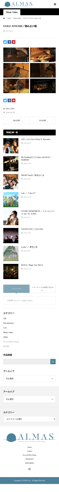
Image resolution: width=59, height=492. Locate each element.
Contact (29, 451)
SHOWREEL (29, 463)
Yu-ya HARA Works (11, 342)
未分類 (6, 346)
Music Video (12, 12)
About (29, 447)
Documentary (8, 323)
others (5, 337)
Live (5, 328)
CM (4, 318)
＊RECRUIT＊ (29, 459)
